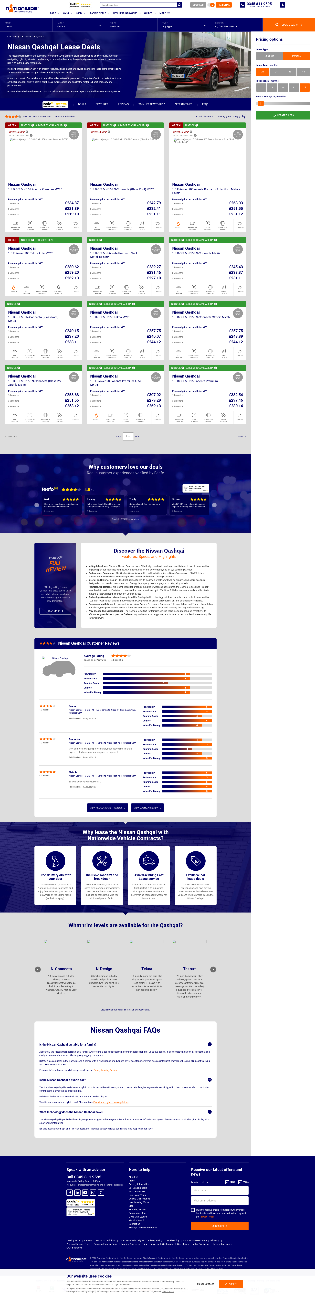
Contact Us (134, 1224)
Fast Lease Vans (137, 1195)
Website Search (136, 1220)
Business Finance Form (105, 1244)
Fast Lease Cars (137, 1191)
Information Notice (222, 1244)
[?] (32, 125)
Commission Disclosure (195, 1240)
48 (303, 71)
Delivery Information (139, 1184)
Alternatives (183, 104)
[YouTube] (85, 1192)
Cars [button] (53, 13)
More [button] (162, 13)
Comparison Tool (137, 1213)
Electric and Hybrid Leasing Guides (110, 1102)
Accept (233, 1284)
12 (305, 87)
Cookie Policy (172, 1240)
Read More (54, 611)
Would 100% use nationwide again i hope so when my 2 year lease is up (145, 505)
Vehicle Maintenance (139, 1198)
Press (132, 1180)
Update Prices (285, 115)
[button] (26, 24)
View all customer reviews (106, 807)
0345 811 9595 (242, 5)
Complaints (183, 1244)
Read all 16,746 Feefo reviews (125, 519)
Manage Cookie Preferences (143, 1227)
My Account (282, 5)
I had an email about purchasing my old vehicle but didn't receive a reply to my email (189, 505)
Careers (88, 1240)
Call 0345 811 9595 (83, 1177)
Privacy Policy (207, 1216)
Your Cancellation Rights (131, 1240)
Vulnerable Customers (162, 1244)
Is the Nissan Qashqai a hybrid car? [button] (62, 1080)
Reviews (123, 104)
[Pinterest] (101, 1192)
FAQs (205, 104)
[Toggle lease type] (211, 5)
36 (290, 71)
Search (179, 5)
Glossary (215, 1240)
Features (102, 104)
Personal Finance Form (78, 1244)
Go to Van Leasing (138, 1216)
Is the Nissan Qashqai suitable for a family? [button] (67, 1044)
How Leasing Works (139, 1202)
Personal (224, 5)
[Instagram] (93, 1192)
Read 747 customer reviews (37, 116)
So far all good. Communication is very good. (102, 505)
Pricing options (269, 39)
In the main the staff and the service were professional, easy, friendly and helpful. (61, 505)
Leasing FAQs (73, 1240)
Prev (36, 505)
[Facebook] (69, 1192)
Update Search (290, 24)
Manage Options (205, 1284)
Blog (131, 1206)
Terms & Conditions (106, 1240)
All (262, 71)
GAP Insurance (74, 1247)
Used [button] (79, 13)
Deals (82, 104)
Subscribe (218, 1226)
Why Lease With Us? (151, 104)
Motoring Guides (137, 1209)
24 (276, 71)
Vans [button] (66, 13)
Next (241, 436)
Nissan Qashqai (22, 184)
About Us (133, 1177)
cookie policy (168, 1291)
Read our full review (65, 116)
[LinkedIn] (77, 1192)
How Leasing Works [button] (125, 13)
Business (198, 5)
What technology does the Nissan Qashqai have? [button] (71, 1112)
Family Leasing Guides (105, 1070)
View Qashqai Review (146, 807)
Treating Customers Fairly (134, 1244)
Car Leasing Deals (138, 1188)
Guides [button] (148, 13)
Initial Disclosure (201, 1244)
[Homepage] (22, 8)
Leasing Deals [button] (97, 13)
